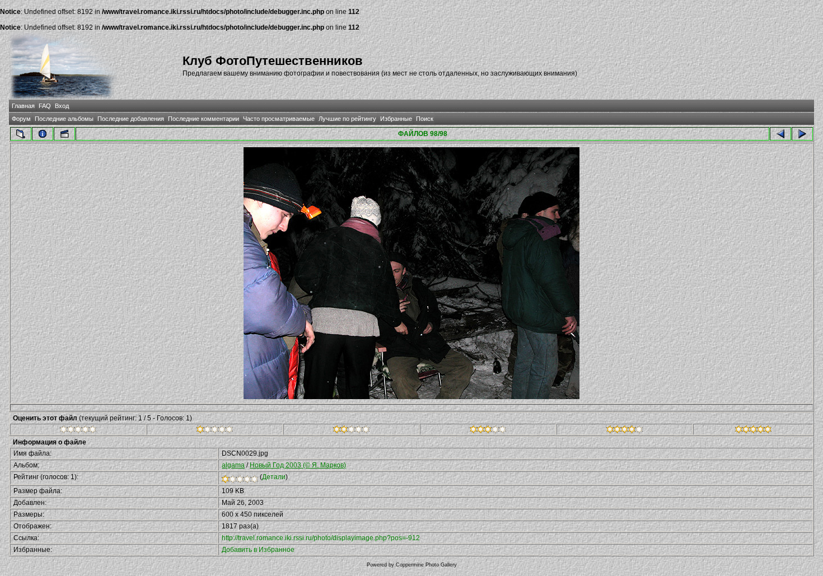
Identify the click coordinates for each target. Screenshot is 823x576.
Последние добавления (130, 118)
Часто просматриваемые (279, 118)
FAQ (45, 105)
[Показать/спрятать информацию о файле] (42, 134)
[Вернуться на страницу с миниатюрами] (21, 134)
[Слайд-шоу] (64, 134)
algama (233, 465)
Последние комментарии (203, 118)
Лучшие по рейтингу (347, 118)
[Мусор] (78, 431)
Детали (274, 477)
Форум (21, 118)
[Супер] (753, 431)
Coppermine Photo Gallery (426, 565)
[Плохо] (215, 431)
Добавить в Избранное (258, 550)
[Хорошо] (488, 431)
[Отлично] (624, 431)
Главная (23, 105)
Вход (62, 105)
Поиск (424, 118)
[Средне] (351, 431)
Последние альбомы (64, 118)
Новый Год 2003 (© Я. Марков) (298, 465)
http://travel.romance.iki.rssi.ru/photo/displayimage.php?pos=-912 (321, 538)
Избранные (396, 118)
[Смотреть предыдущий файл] (780, 134)
